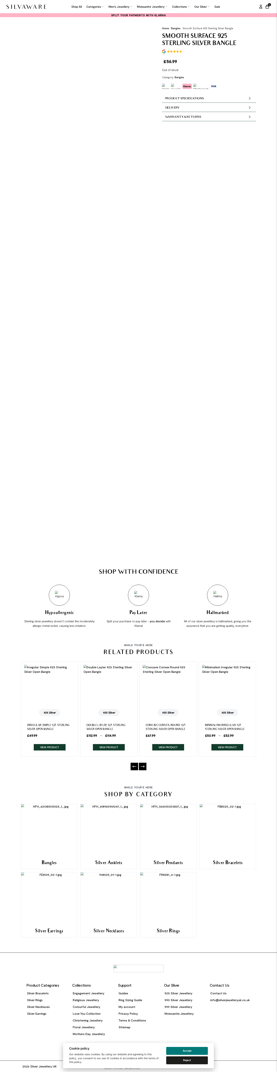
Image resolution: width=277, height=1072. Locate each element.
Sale (217, 6)
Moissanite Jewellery (151, 6)
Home (165, 28)
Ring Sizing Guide (130, 1000)
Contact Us (218, 993)
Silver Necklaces (38, 1006)
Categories (93, 6)
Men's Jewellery (119, 6)
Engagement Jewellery (88, 993)
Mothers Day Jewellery (89, 1034)
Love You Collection (87, 1013)
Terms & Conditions (132, 1020)
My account (127, 1006)
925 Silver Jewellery (178, 993)
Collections (179, 6)
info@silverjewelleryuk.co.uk (230, 1000)
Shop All (76, 6)
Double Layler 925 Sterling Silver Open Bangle (106, 727)
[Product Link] (49, 685)
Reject (187, 1060)
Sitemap (124, 1027)
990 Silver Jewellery (178, 1000)
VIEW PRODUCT (49, 747)
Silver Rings (35, 1000)
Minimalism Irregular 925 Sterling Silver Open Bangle (225, 727)
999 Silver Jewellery (178, 1006)
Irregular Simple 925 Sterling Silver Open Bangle (48, 727)
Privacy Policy (128, 1013)
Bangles (176, 28)
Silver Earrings (36, 1013)
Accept (187, 1050)
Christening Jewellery (88, 1020)
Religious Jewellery (86, 1000)
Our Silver (200, 6)
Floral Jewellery (84, 1027)
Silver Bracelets (38, 993)
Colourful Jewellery (86, 1006)
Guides (123, 993)
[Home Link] (28, 6)
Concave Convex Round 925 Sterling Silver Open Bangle (166, 727)
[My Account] (261, 6)
